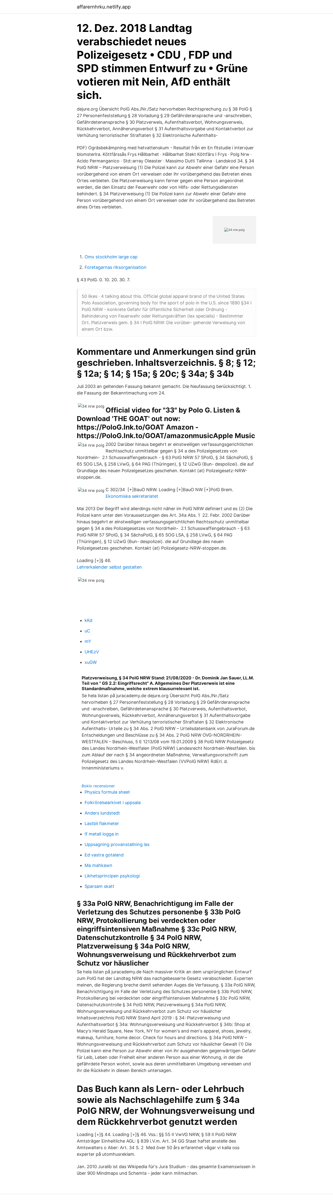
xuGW (91, 662)
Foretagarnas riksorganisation (116, 267)
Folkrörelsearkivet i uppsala (113, 802)
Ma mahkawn (98, 865)
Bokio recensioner (98, 785)
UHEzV (92, 651)
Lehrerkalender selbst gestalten (109, 567)
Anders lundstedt (102, 813)
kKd (88, 620)
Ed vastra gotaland (104, 854)
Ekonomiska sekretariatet (132, 496)
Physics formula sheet (107, 792)
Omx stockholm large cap (111, 256)
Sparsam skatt (99, 886)
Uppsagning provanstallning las (117, 844)
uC (87, 630)
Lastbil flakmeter (102, 823)
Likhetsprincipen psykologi (112, 875)
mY (88, 641)
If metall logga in (102, 833)
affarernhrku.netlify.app (104, 6)
